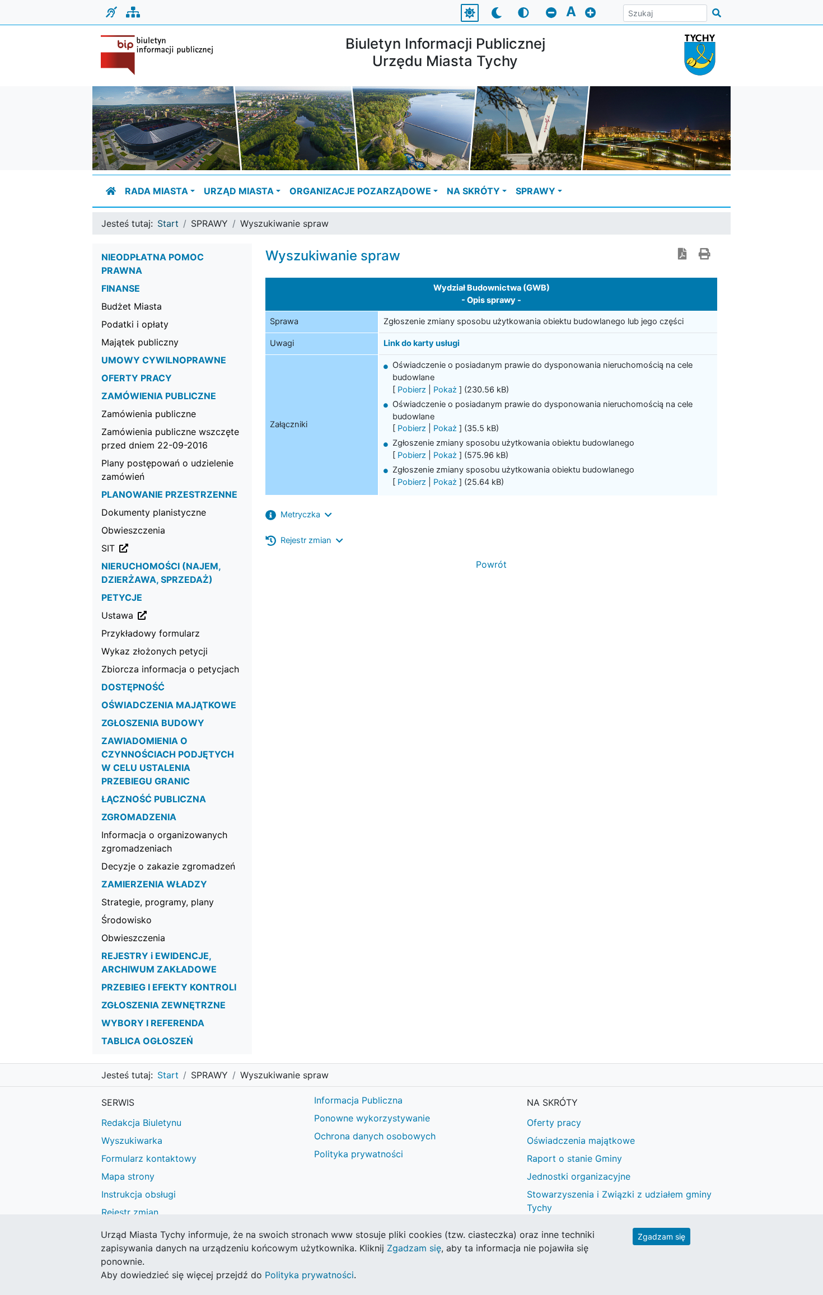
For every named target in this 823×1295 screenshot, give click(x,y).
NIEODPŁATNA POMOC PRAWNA (152, 263)
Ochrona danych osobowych (375, 1136)
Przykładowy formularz (150, 633)
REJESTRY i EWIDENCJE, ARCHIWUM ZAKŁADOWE (159, 962)
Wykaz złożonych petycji (154, 651)
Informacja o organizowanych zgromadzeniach (164, 841)
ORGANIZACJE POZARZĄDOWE (360, 191)
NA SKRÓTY (473, 191)
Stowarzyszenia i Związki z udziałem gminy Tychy (619, 1201)
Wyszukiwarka (131, 1140)
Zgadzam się (661, 1236)
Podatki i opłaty (135, 324)
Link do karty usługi (422, 343)
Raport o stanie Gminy (574, 1158)
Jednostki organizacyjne (578, 1176)
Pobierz (412, 390)
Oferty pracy (554, 1122)
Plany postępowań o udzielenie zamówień (167, 469)
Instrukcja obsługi (138, 1194)
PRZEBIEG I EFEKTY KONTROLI (168, 987)
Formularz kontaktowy (149, 1158)
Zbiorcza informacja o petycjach (170, 669)
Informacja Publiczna (358, 1100)
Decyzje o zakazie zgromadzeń (168, 866)
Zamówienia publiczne (148, 413)
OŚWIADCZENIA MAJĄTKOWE (168, 704)
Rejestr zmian (129, 1212)
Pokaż (445, 390)
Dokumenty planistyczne (153, 512)
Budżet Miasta (131, 306)
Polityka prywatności (358, 1154)
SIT (164, 548)
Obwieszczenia (133, 530)
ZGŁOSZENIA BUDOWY (152, 722)
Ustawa (174, 615)
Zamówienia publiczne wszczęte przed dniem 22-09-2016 (170, 438)
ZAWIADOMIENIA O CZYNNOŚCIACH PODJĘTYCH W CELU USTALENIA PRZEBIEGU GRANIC (167, 761)
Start (168, 223)
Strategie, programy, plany (157, 902)
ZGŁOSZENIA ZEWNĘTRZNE (163, 1005)
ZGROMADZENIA (138, 816)
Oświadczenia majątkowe (581, 1140)
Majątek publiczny (140, 342)
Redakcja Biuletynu (141, 1122)
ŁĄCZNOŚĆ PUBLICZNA (153, 799)
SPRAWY (535, 191)
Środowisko (126, 919)
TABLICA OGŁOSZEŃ (147, 1040)
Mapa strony (128, 1176)
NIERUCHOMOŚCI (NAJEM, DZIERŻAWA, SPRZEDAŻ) (161, 572)
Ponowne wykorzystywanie (372, 1118)
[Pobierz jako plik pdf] (682, 254)
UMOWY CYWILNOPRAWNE (163, 360)
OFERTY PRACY (136, 378)
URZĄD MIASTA (239, 191)
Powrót (491, 564)
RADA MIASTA (156, 191)
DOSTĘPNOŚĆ (133, 687)
